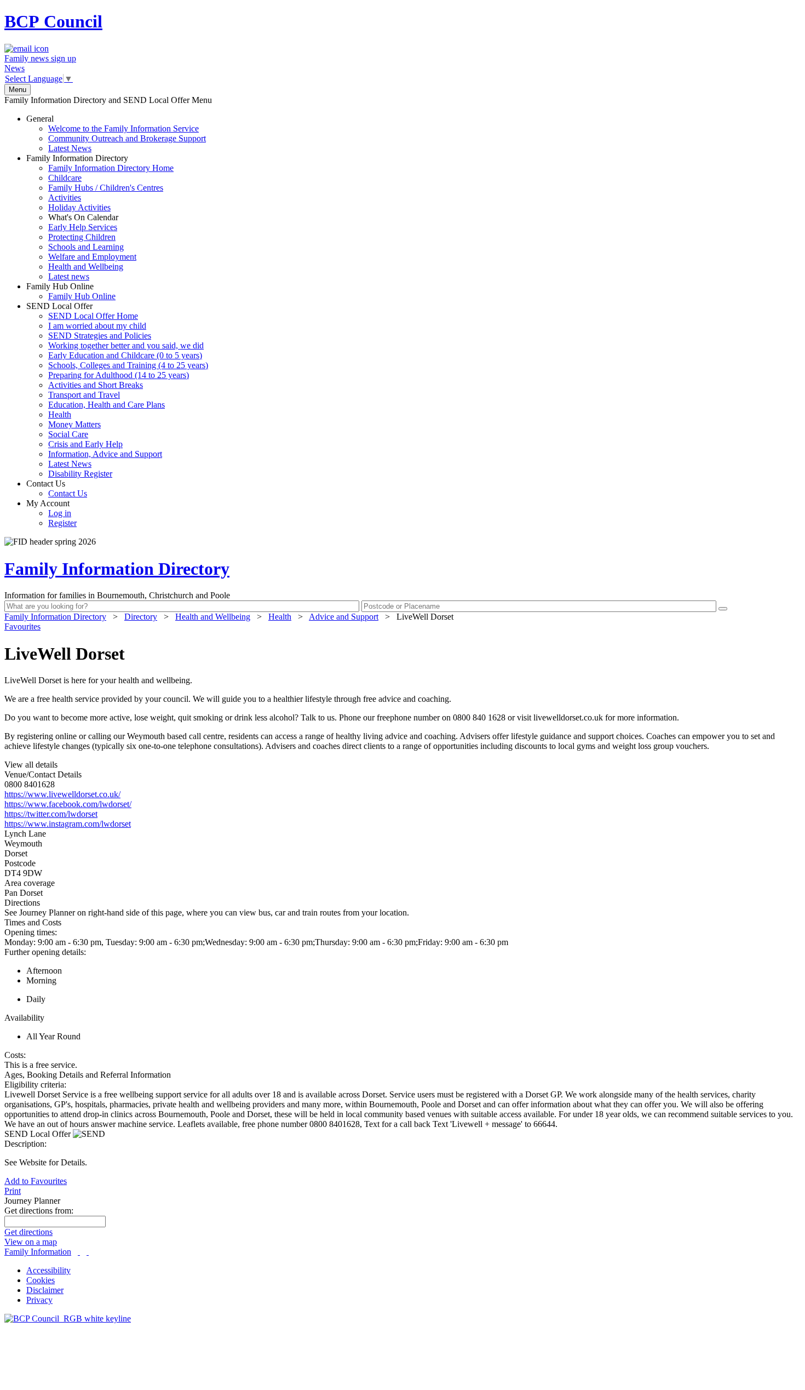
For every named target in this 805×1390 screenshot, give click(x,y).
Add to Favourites (35, 1181)
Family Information (37, 1251)
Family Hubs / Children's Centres (105, 187)
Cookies (40, 1280)
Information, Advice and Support (105, 454)
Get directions (28, 1232)
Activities (64, 197)
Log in (59, 513)
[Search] (722, 608)
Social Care (68, 434)
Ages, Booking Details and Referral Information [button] (87, 1074)
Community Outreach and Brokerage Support (127, 138)
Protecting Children (82, 237)
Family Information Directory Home (111, 168)
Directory (140, 616)
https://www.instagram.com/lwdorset (67, 823)
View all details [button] (31, 764)
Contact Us (56, 488)
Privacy (39, 1300)
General (116, 133)
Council (53, 21)
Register (62, 523)
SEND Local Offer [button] (38, 1134)
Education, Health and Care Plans (106, 404)
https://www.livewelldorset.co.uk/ (62, 794)
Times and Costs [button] (32, 922)
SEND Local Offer (117, 389)
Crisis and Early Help (85, 444)
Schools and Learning (86, 246)
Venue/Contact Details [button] (43, 774)
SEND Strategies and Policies (99, 335)
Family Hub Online (71, 291)
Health (59, 414)
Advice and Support (343, 616)
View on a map (30, 1241)
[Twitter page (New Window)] (79, 1251)
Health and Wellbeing (85, 266)
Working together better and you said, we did (126, 345)
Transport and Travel (84, 394)
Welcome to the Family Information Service (123, 128)
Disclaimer (45, 1290)
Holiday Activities (79, 207)
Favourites (22, 626)
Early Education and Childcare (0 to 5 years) (125, 355)
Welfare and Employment (92, 256)
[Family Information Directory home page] (67, 1318)
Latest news (68, 276)
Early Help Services (82, 227)
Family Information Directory (100, 217)
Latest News (69, 148)
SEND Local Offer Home (93, 316)
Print (12, 1190)
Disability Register (80, 473)
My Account (51, 513)
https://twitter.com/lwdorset (50, 814)
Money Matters (74, 424)
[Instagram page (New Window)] (88, 1251)
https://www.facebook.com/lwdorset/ (67, 804)
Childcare (65, 177)
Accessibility (48, 1270)
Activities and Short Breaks (95, 385)
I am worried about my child (97, 325)
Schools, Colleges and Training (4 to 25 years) (128, 365)
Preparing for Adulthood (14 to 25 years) (118, 375)
